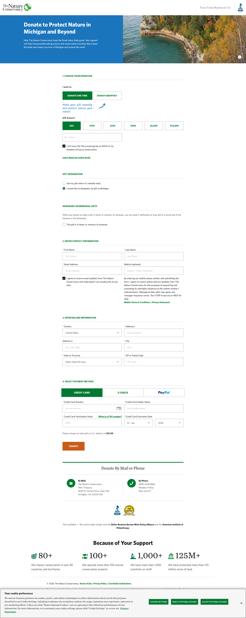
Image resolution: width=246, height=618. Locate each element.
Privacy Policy (100, 583)
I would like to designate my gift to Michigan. (87, 188)
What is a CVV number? (110, 416)
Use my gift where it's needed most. (83, 183)
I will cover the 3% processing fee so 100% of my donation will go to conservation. (89, 148)
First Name (69, 249)
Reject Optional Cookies (185, 602)
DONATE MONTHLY (107, 95)
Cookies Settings (158, 602)
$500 (133, 125)
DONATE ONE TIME (77, 95)
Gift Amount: (68, 118)
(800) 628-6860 (147, 484)
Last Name (131, 249)
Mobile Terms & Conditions (137, 302)
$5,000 (153, 125)
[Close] (241, 603)
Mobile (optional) (132, 264)
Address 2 (67, 341)
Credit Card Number (74, 402)
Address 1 (130, 326)
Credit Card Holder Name (138, 402)
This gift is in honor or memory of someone (86, 224)
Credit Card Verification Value (78, 416)
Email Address (71, 264)
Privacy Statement (161, 302)
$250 (112, 125)
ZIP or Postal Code (134, 355)
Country (67, 326)
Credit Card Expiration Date (139, 416)
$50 (72, 125)
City (127, 341)
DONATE (73, 446)
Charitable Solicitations (119, 583)
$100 (92, 125)
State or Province (72, 355)
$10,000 (174, 125)
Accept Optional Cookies (214, 602)
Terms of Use (85, 583)
